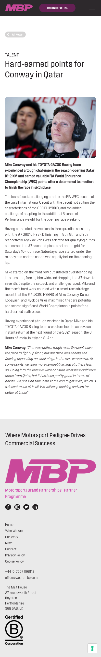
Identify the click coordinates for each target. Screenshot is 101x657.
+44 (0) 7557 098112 (19, 571)
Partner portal (57, 7)
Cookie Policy (14, 561)
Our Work (11, 537)
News (9, 543)
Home (9, 525)
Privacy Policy (15, 555)
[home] (19, 8)
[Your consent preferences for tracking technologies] (92, 648)
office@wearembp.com (21, 578)
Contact (10, 549)
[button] (91, 8)
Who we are (14, 531)
